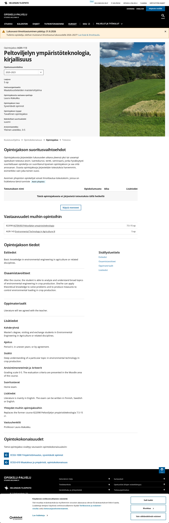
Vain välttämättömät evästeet (148, 516)
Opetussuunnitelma (13, 67)
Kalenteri (22, 24)
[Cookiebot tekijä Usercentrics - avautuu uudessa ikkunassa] (16, 518)
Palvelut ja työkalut (107, 23)
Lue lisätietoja (38, 515)
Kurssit (72, 24)
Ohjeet (36, 24)
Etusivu (8, 24)
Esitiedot (103, 257)
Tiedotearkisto (65, 484)
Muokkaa (147, 508)
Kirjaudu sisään (155, 9)
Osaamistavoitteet (107, 261)
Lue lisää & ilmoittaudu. (89, 35)
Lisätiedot (103, 270)
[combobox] (24, 72)
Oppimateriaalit (106, 265)
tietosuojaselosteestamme (56, 509)
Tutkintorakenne (54, 24)
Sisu (86, 24)
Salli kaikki (148, 500)
